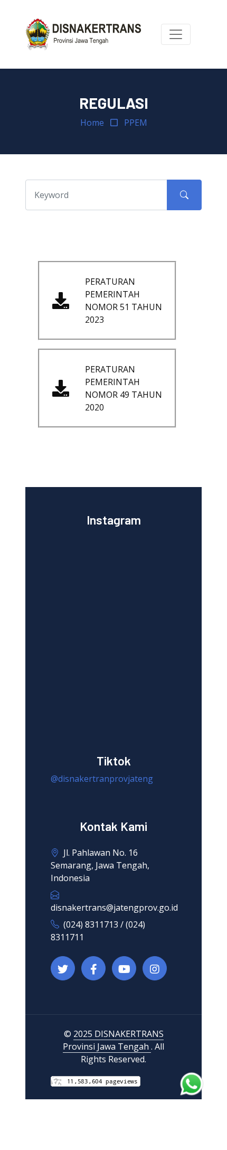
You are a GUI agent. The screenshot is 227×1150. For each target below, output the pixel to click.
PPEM (135, 122)
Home (92, 122)
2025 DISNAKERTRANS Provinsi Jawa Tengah (113, 1040)
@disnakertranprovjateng (102, 778)
